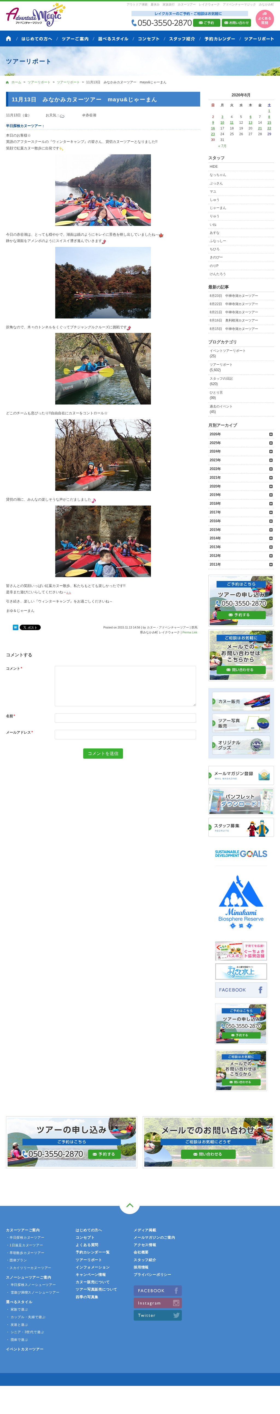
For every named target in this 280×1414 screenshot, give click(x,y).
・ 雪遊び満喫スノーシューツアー (32, 1292)
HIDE (214, 167)
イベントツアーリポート (228, 351)
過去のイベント (221, 406)
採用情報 (141, 1267)
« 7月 (222, 146)
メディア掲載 (145, 1230)
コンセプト (85, 1237)
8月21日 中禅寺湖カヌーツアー (234, 312)
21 (260, 128)
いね (213, 224)
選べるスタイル (19, 1302)
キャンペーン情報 (91, 1275)
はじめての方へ (89, 1230)
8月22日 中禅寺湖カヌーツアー (234, 304)
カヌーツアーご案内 (23, 1230)
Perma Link (189, 632)
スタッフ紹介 (145, 1260)
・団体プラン (16, 1260)
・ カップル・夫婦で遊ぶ (25, 1317)
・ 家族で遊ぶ (17, 1309)
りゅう (215, 216)
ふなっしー (218, 241)
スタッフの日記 (221, 378)
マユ (213, 191)
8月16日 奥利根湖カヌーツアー (234, 320)
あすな (215, 233)
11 (232, 123)
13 (250, 123)
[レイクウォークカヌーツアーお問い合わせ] (241, 1088)
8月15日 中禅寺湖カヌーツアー (234, 329)
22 (269, 128)
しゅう (215, 200)
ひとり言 (216, 392)
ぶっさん (216, 183)
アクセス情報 (145, 1245)
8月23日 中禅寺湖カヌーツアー (234, 296)
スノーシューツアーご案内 (28, 1277)
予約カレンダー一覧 (93, 1252)
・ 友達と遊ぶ (17, 1325)
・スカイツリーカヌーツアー (28, 1268)
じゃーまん (218, 208)
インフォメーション (93, 1267)
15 (269, 123)
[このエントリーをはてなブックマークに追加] (15, 627)
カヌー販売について (93, 1282)
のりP (214, 266)
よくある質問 (87, 1245)
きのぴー (216, 257)
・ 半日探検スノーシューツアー (31, 1285)
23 (213, 134)
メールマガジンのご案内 (154, 1237)
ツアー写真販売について (96, 1289)
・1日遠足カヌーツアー (24, 1245)
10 (222, 123)
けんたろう (218, 274)
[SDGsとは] (241, 860)
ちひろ (215, 249)
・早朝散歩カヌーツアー (25, 1253)
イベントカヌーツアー (25, 1349)
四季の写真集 (87, 1297)
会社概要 (141, 1252)
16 (213, 128)
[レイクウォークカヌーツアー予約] (241, 1041)
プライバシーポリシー (152, 1275)
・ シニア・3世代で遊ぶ (25, 1332)
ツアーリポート (221, 365)
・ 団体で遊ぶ (17, 1340)
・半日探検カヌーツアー (25, 1237)
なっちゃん (218, 175)
